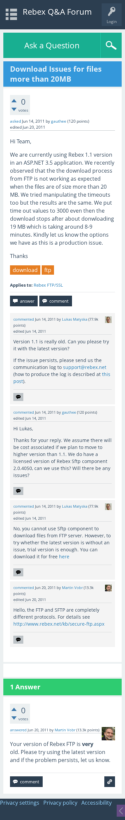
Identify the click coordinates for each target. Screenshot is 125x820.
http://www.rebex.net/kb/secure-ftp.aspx (58, 624)
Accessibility (96, 802)
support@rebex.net (84, 367)
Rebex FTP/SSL (48, 285)
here (64, 556)
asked (15, 121)
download (25, 270)
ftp (47, 270)
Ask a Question (52, 45)
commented (23, 319)
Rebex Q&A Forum (57, 11)
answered (18, 730)
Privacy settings (19, 802)
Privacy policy (60, 802)
